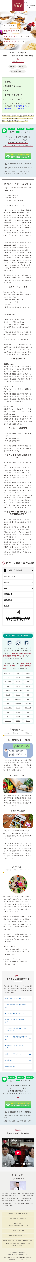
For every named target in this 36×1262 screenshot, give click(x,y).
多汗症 (6, 582)
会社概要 (12, 1252)
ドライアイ (8, 721)
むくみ (6, 606)
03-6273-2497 (22, 1235)
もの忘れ (18, 716)
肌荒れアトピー (18, 690)
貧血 (28, 716)
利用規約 (10, 1254)
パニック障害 (8, 681)
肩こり (28, 721)
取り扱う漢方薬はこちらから (18, 1245)
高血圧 (8, 695)
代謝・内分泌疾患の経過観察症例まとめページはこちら (18, 619)
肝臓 (8, 686)
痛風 (5, 588)
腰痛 (8, 712)
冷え (28, 695)
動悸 (8, 703)
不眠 (28, 690)
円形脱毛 (18, 712)
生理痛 (18, 677)
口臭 (18, 673)
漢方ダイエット (10, 577)
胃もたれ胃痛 (18, 703)
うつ (8, 699)
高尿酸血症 (8, 594)
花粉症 (8, 690)
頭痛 (28, 699)
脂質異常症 (8, 600)
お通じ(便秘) (28, 703)
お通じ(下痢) (8, 707)
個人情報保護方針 (21, 1252)
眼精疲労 (18, 721)
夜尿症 (28, 686)
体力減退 (18, 707)
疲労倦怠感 (28, 707)
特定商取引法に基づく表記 (21, 1254)
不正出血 (28, 677)
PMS (8, 677)
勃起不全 (28, 673)
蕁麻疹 (18, 681)
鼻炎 (28, 712)
